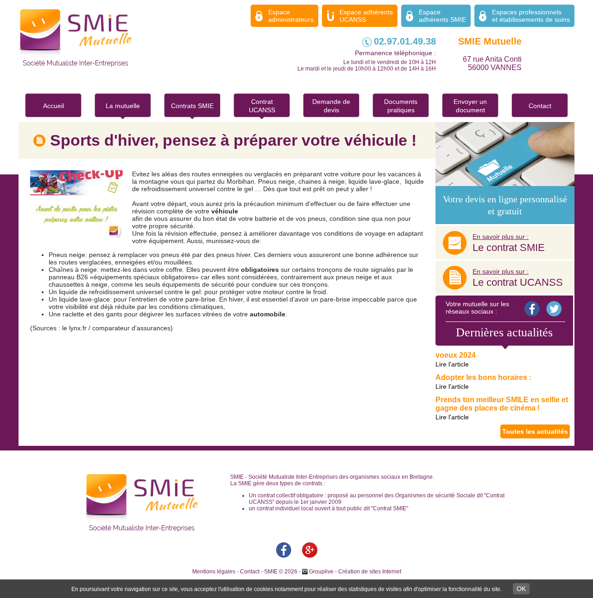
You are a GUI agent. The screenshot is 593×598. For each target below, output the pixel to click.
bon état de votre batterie (240, 218)
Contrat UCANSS (262, 106)
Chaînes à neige (73, 269)
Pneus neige (67, 254)
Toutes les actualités (535, 431)
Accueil (53, 105)
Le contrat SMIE (509, 243)
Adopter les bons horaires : (483, 377)
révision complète (157, 211)
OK (521, 588)
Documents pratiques (400, 106)
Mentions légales (213, 571)
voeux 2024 (455, 355)
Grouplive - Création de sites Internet (355, 571)
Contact (540, 105)
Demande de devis (331, 106)
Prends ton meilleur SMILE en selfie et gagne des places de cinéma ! (501, 404)
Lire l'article (452, 364)
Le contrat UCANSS (518, 278)
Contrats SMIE (192, 105)
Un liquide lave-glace (79, 299)
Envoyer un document (470, 106)
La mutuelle (123, 105)
